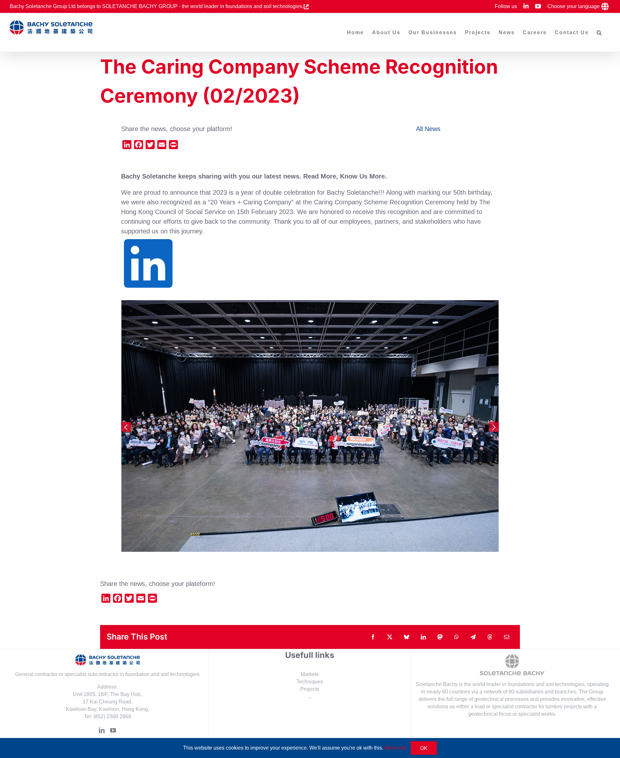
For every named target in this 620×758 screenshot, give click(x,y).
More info (395, 748)
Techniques (309, 681)
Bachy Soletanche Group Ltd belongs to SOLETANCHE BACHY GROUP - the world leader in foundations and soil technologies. (157, 6)
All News (428, 128)
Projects (309, 689)
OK (424, 748)
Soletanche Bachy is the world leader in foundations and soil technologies (500, 684)
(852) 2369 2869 (112, 716)
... (310, 696)
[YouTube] (113, 730)
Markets (310, 674)
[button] (599, 32)
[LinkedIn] (102, 730)
